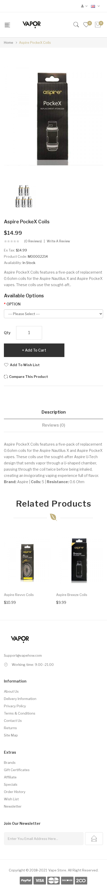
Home (8, 42)
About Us (11, 691)
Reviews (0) (53, 425)
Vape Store (57, 870)
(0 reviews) (33, 241)
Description (54, 412)
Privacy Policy (15, 706)
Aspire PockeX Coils (35, 42)
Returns (10, 728)
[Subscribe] (94, 838)
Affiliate (10, 777)
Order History (14, 792)
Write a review (58, 241)
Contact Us (13, 720)
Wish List (11, 799)
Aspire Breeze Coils (71, 595)
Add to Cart (35, 350)
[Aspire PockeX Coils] (24, 196)
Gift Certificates (17, 770)
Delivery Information (20, 699)
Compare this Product (28, 376)
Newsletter (13, 806)
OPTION (13, 304)
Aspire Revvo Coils (19, 595)
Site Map (11, 735)
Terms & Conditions (19, 713)
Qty (7, 332)
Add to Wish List (25, 365)
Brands (10, 762)
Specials (10, 784)
